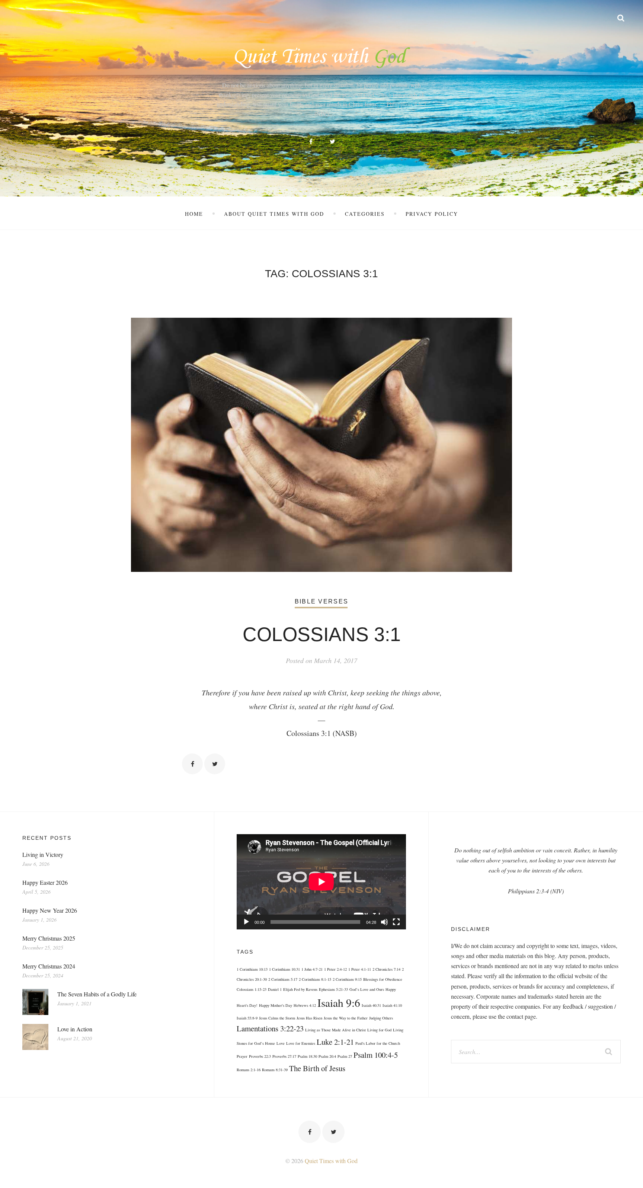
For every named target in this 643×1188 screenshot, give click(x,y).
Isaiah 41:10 (392, 1005)
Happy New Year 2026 (49, 910)
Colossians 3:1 (322, 634)
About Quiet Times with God (274, 213)
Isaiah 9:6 (338, 1002)
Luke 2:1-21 (335, 1042)
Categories (365, 213)
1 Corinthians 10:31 (284, 969)
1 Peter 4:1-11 (359, 969)
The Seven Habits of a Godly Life (97, 994)
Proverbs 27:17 (284, 1056)
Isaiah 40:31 (371, 1005)
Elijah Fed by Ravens (300, 989)
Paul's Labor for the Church (377, 1043)
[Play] (246, 922)
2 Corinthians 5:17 (282, 979)
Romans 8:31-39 (275, 1069)
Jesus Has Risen (309, 1018)
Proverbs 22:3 (260, 1056)
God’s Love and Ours (366, 989)
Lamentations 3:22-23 (270, 1028)
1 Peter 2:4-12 (335, 969)
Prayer (242, 1056)
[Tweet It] (214, 763)
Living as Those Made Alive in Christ (335, 1029)
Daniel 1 (275, 989)
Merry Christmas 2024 (48, 966)
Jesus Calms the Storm (277, 1018)
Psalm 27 (345, 1056)
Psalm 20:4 (327, 1056)
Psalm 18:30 (307, 1056)
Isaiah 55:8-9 (247, 1018)
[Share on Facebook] (192, 763)
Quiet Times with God (331, 1161)
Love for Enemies (300, 1043)
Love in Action (74, 1029)
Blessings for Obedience (382, 979)
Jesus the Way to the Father (346, 1018)
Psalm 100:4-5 (376, 1055)
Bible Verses (321, 601)
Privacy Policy (432, 213)
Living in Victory (42, 854)
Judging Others (381, 1018)
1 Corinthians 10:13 (252, 969)
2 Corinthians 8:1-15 (315, 979)
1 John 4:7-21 (312, 969)
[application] (321, 881)
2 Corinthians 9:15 (347, 979)
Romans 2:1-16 (248, 1069)
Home (194, 213)
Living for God (379, 1029)
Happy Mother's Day (275, 1005)
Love (280, 1043)
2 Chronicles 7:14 (386, 969)
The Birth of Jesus (317, 1068)
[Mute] (384, 922)
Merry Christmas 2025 (48, 938)
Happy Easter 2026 (45, 882)
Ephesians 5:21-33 (333, 989)
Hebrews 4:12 (305, 1005)
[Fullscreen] (396, 922)
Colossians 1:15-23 (251, 989)
